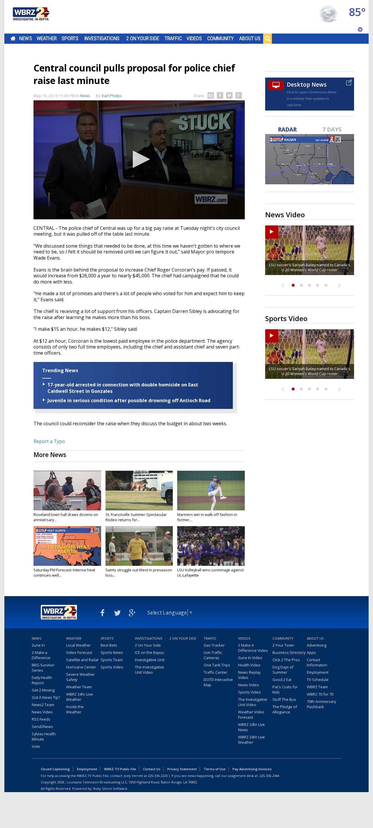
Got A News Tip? (46, 697)
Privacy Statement (182, 769)
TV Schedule (318, 679)
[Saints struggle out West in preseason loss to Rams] (139, 546)
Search (267, 38)
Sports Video (112, 667)
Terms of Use (215, 769)
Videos (194, 38)
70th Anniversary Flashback (321, 704)
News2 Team (43, 704)
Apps (311, 652)
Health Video (249, 665)
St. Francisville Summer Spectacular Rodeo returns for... (136, 517)
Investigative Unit (149, 659)
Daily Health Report (42, 680)
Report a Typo (49, 441)
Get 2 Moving (43, 690)
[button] (139, 159)
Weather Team (79, 686)
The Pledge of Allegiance (284, 709)
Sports (69, 38)
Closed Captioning (55, 769)
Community (220, 38)
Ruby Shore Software (110, 788)
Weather (47, 38)
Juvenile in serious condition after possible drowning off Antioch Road (128, 400)
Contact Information (317, 662)
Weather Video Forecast (251, 714)
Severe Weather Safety (80, 677)
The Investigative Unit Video (149, 669)
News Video (42, 712)
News (25, 38)
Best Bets (109, 645)
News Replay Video (249, 675)
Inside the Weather (75, 709)
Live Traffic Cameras (213, 655)
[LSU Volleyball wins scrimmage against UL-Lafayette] (211, 546)
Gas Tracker (214, 645)
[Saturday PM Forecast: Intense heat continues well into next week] (67, 546)
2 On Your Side (142, 38)
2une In (38, 645)
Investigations (102, 38)
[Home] (31, 17)
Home (12, 38)
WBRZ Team (317, 686)
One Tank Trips (217, 665)
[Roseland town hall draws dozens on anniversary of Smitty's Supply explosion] (67, 490)
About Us (250, 38)
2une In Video (250, 657)
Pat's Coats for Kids (285, 689)
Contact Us (151, 769)
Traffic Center (215, 672)
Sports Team (112, 659)
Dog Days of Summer (282, 669)
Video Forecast (79, 652)
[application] (139, 159)
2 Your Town (283, 645)
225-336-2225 (158, 775)
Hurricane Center (81, 667)
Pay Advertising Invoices (252, 769)
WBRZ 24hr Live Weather (79, 697)
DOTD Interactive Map (218, 682)
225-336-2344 (269, 775)
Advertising (316, 645)
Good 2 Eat (281, 679)
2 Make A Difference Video (253, 648)
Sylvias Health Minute (44, 736)
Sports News (112, 652)
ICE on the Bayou (149, 652)
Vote (36, 746)
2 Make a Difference (41, 655)
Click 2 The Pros (286, 659)
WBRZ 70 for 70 (320, 694)
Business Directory (288, 652)
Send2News (42, 726)
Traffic (173, 38)
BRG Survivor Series (43, 667)
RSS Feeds (41, 719)
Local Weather (78, 645)
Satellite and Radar (82, 659)
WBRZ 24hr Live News (251, 727)
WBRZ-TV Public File (120, 769)
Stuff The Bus (284, 699)
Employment (317, 672)
